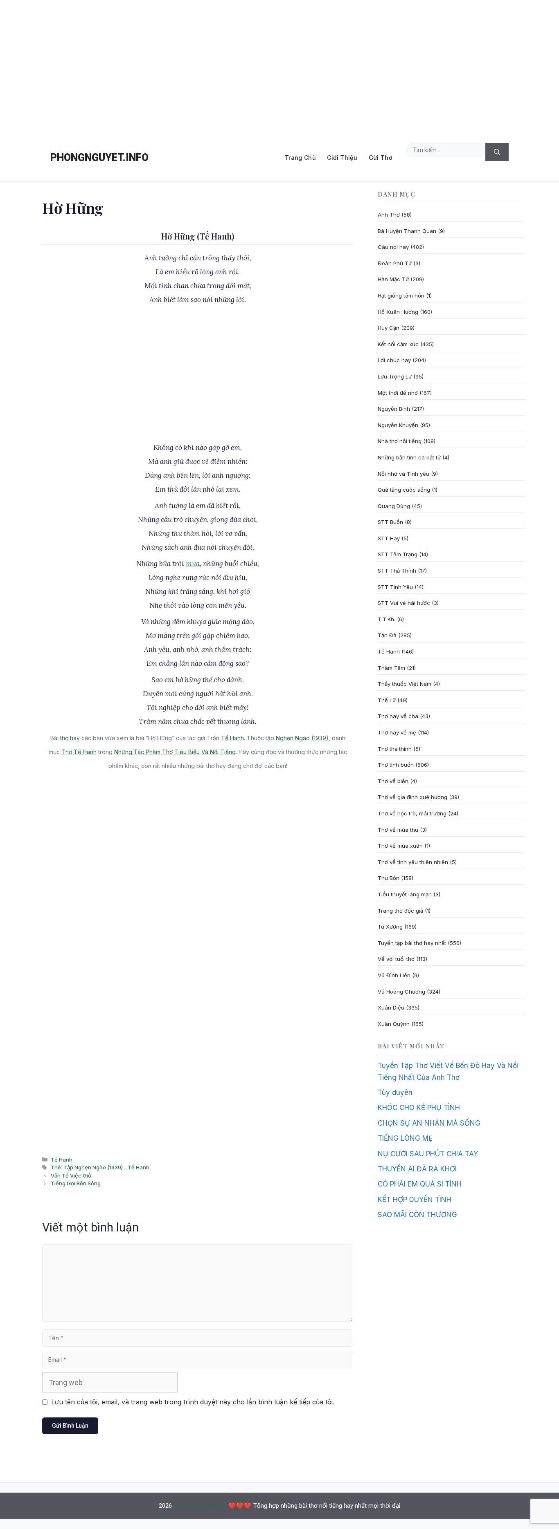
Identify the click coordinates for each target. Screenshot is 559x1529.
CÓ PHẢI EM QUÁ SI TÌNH (420, 1184)
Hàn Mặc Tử (393, 279)
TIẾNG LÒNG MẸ (405, 1138)
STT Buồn (390, 522)
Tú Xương (390, 926)
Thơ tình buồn (396, 764)
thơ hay (70, 737)
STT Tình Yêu (395, 587)
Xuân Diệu (391, 1007)
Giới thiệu (342, 157)
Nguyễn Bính (394, 408)
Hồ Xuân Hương (398, 312)
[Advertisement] (279, 67)
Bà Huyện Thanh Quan (407, 231)
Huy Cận (388, 328)
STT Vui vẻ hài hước (404, 603)
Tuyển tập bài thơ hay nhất (412, 943)
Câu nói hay (393, 247)
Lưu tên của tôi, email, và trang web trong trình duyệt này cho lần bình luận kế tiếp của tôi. (192, 1402)
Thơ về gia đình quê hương (412, 797)
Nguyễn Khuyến (398, 425)
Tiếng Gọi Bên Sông (76, 1183)
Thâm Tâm (391, 668)
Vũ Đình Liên (394, 975)
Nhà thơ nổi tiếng (400, 441)
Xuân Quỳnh (394, 1024)
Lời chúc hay (394, 360)
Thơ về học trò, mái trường (412, 813)
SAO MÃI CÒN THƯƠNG (417, 1215)
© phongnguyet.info (200, 1505)
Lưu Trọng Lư (395, 376)
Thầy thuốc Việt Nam (404, 684)
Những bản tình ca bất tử (409, 457)
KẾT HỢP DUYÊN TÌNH (414, 1199)
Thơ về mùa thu (398, 829)
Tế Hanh (232, 737)
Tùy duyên (395, 1092)
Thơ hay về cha (398, 716)
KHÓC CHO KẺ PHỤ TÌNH (419, 1108)
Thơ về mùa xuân (400, 845)
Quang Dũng (394, 506)
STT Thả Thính (397, 570)
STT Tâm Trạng (397, 554)
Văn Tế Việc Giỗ (71, 1175)
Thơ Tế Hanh (79, 751)
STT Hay (389, 538)
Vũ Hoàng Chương (401, 991)
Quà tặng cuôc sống (404, 489)
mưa (193, 563)
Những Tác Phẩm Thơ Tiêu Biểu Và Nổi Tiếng (175, 751)
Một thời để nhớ (398, 393)
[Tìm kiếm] (497, 152)
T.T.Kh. (386, 619)
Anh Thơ (389, 214)
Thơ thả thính (395, 748)
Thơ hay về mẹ (397, 732)
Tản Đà (387, 635)
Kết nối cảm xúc (398, 344)
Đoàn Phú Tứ (395, 263)
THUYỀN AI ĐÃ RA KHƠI (417, 1169)
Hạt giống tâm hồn (401, 295)
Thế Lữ (387, 700)
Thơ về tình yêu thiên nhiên (413, 862)
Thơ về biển (393, 781)
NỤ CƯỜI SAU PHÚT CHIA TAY (428, 1154)
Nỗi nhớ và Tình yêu (403, 473)
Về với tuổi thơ (396, 959)
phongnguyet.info (99, 157)
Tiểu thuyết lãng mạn (405, 894)
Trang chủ (300, 157)
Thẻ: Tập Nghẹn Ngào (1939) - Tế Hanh (100, 1167)
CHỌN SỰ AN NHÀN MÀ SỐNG (429, 1123)
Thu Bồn (388, 878)
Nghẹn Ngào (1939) (302, 737)
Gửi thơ (380, 157)
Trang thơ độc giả (400, 910)
